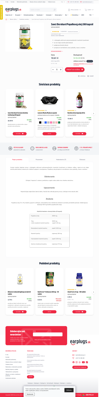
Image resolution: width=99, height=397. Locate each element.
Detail (49, 133)
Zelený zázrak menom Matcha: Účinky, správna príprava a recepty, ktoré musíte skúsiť (35, 366)
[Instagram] (76, 362)
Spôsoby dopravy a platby (11, 369)
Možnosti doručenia (83, 64)
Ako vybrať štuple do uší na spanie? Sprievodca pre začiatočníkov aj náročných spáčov (35, 372)
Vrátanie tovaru (51, 2)
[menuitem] (9, 15)
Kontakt (12, 2)
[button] (93, 113)
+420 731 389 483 (79, 358)
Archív (30, 376)
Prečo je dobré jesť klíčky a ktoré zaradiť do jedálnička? (35, 361)
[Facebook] (73, 362)
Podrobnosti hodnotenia (73, 31)
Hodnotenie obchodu (10, 378)
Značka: (57, 35)
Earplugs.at (56, 383)
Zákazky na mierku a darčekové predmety (12, 375)
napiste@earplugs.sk (80, 355)
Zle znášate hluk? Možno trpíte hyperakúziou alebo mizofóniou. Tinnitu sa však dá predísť (36, 356)
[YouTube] (83, 362)
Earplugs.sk (36, 383)
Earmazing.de (50, 383)
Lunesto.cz (68, 383)
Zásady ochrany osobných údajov (38, 2)
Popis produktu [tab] (17, 159)
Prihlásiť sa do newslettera (43, 339)
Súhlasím (69, 390)
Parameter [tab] (39, 159)
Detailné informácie (56, 51)
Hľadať (55, 9)
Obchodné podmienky (22, 2)
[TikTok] (87, 362)
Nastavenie (30, 394)
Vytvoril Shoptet (77, 395)
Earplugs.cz (30, 383)
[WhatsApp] (80, 362)
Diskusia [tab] (82, 159)
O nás (6, 2)
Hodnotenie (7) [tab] (61, 159)
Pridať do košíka (73, 70)
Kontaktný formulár (80, 367)
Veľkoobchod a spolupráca (11, 372)
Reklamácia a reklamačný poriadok (13, 367)
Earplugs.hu (43, 383)
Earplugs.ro (63, 383)
